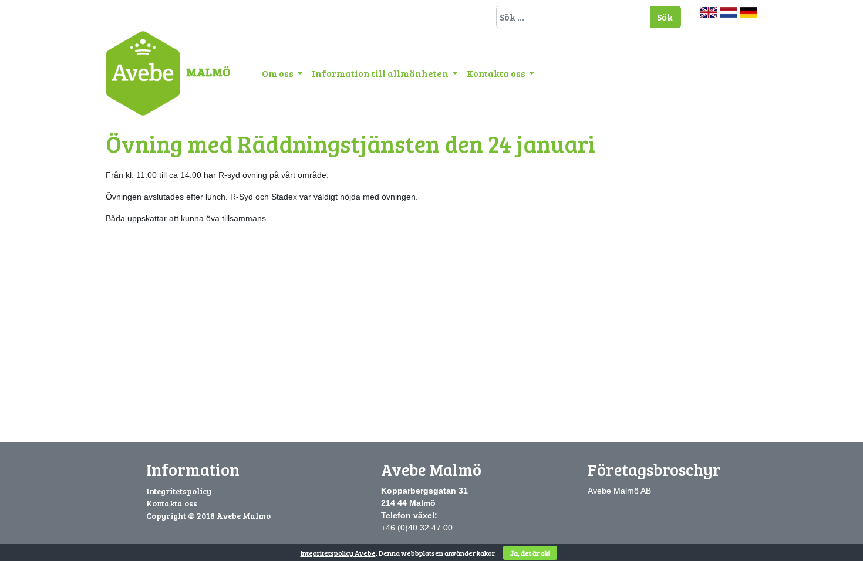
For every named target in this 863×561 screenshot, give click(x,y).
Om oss (278, 73)
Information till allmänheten (381, 73)
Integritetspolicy (178, 490)
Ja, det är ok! (530, 552)
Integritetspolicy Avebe (338, 552)
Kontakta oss (497, 73)
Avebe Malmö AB (619, 490)
